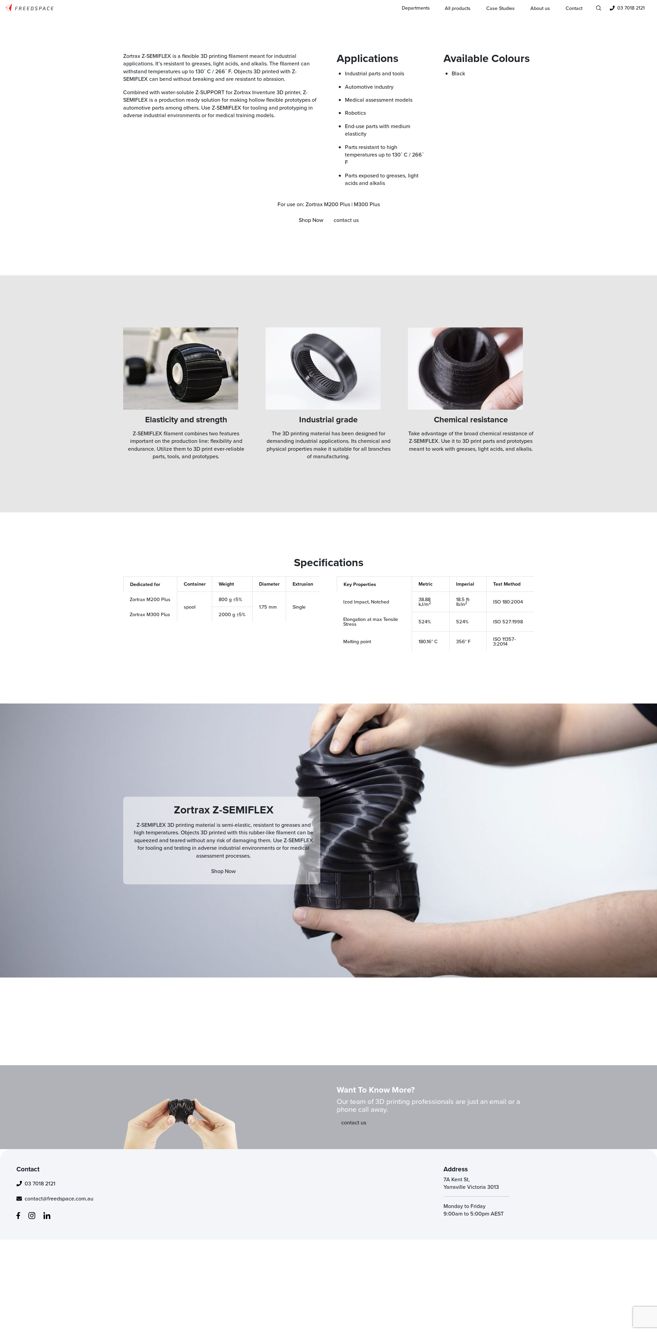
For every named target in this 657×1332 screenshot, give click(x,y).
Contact (574, 8)
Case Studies (500, 8)
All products (458, 8)
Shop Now (311, 220)
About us (540, 8)
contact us (346, 220)
